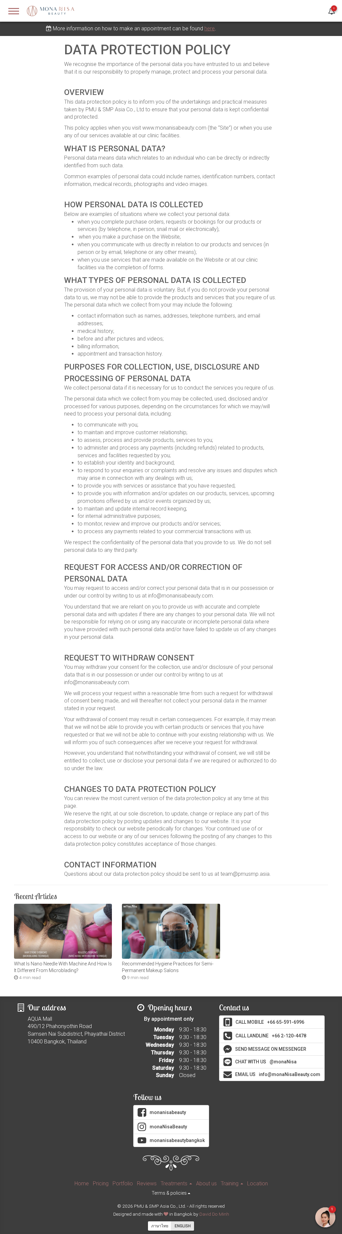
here (209, 28)
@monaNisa (266, 1061)
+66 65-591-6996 (269, 1022)
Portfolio (123, 1183)
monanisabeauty (168, 1112)
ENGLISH (183, 1226)
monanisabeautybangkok (177, 1140)
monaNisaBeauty (168, 1126)
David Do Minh (214, 1214)
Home (81, 1183)
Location (257, 1183)
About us (206, 1183)
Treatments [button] (175, 1183)
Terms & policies (170, 1193)
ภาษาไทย (159, 1226)
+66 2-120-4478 (270, 1035)
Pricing (101, 1183)
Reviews (147, 1183)
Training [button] (230, 1183)
